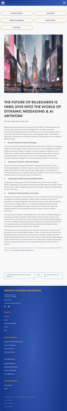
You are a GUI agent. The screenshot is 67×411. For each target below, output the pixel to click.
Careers (6, 316)
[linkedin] (8, 306)
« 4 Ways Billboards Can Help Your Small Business (18, 275)
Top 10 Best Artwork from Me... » (51, 275)
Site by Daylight (8, 406)
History (6, 327)
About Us (7, 312)
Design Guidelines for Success (13, 342)
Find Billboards (9, 359)
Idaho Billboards (9, 374)
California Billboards (10, 370)
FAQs (5, 389)
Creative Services (10, 337)
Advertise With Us (10, 381)
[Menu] (64, 3)
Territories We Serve (10, 323)
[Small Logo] (3, 3)
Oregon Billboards (9, 363)
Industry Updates (16, 13)
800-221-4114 (7, 300)
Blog (5, 330)
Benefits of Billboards (17, 20)
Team (5, 320)
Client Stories (8, 385)
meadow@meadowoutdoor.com (23, 250)
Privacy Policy (8, 400)
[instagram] (5, 306)
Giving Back (17, 27)
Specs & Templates (10, 345)
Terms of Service (8, 403)
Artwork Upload (9, 349)
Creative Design (50, 20)
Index (38, 275)
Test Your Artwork (9, 352)
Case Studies (50, 13)
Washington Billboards (11, 367)
